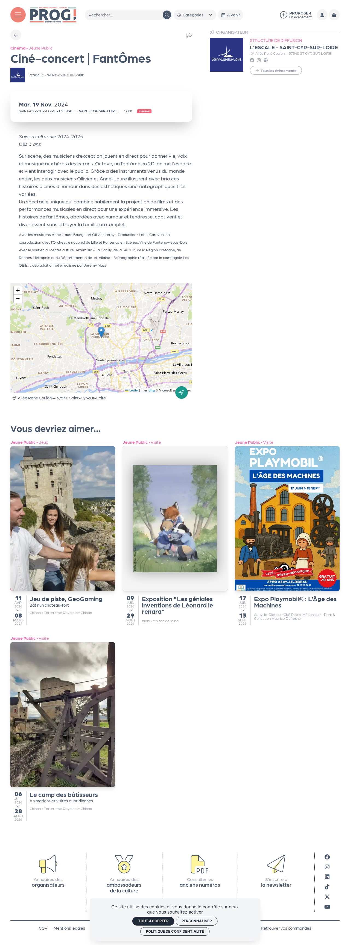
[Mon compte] (322, 14)
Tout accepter (153, 921)
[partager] (189, 34)
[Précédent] (15, 35)
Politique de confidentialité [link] (175, 931)
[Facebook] (327, 856)
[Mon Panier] (334, 14)
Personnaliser (197, 921)
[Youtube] (327, 906)
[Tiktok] (327, 886)
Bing (151, 390)
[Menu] (18, 14)
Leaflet (133, 390)
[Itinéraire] (181, 392)
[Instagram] (327, 866)
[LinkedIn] (327, 876)
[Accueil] (53, 14)
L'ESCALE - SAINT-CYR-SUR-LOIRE (294, 47)
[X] (327, 896)
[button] (101, 332)
